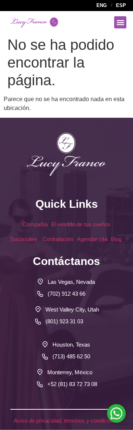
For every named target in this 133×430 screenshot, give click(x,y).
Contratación (57, 239)
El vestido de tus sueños (80, 224)
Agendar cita (92, 239)
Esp (121, 5)
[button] (120, 22)
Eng (101, 5)
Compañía (35, 224)
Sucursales (24, 239)
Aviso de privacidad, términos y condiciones (67, 420)
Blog (117, 239)
